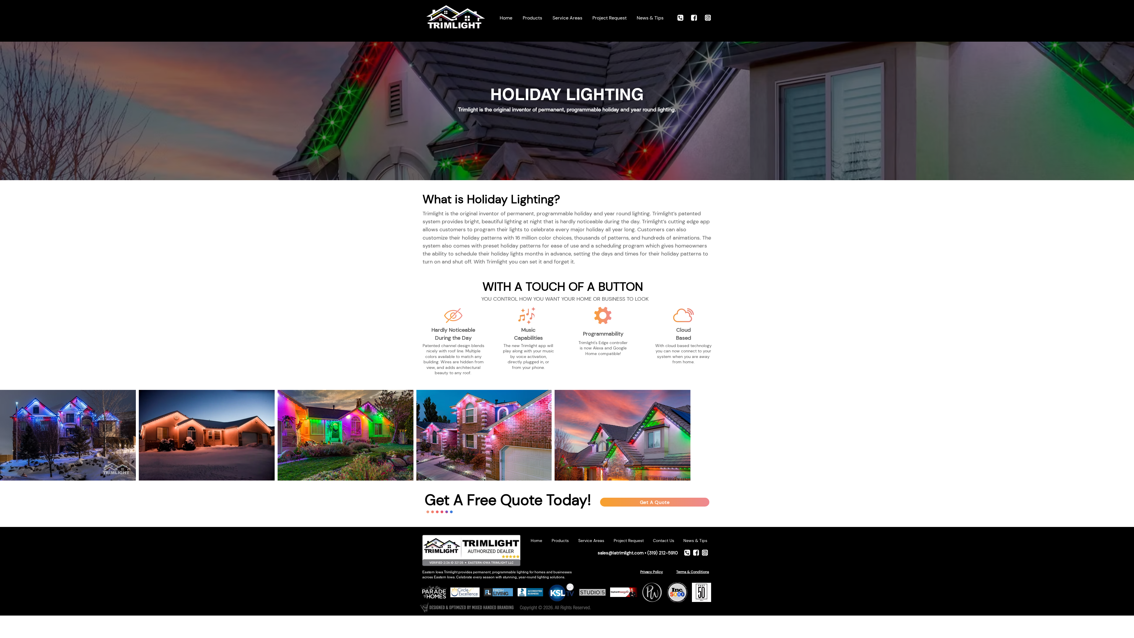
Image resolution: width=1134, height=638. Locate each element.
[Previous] (42, 107)
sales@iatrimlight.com (620, 553)
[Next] (1092, 107)
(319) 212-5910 (662, 553)
